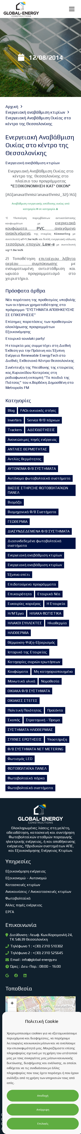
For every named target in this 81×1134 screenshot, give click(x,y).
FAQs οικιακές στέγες (38, 410)
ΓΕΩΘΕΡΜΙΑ (17, 521)
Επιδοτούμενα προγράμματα (32, 584)
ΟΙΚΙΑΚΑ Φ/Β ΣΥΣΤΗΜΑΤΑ (29, 691)
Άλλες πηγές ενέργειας (23, 905)
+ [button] (12, 1003)
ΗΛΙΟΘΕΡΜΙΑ (18, 633)
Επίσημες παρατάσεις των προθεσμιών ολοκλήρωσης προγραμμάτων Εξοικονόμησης (38, 326)
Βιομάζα (15, 502)
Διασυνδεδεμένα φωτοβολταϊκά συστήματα (34, 543)
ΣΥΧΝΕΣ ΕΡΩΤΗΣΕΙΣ (25, 739)
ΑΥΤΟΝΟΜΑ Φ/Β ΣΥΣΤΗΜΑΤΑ (32, 468)
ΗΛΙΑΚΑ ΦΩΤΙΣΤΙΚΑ (45, 613)
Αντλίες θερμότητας (24, 459)
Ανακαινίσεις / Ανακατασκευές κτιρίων (38, 891)
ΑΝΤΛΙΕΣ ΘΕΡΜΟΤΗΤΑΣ (27, 449)
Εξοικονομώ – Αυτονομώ (26, 878)
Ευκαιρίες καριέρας (24, 603)
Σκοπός (14, 720)
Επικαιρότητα (20, 594)
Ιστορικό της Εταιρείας (27, 652)
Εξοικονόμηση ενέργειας (25, 871)
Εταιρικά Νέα (48, 594)
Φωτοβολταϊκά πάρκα (26, 778)
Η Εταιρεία (56, 603)
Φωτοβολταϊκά (18, 898)
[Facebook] (15, 975)
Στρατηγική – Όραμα (43, 720)
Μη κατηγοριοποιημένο (53, 671)
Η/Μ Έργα (16, 613)
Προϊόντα (55, 710)
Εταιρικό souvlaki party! (25, 338)
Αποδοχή (42, 1095)
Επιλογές (42, 1123)
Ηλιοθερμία (57, 623)
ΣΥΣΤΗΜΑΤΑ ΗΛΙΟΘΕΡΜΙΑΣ (30, 730)
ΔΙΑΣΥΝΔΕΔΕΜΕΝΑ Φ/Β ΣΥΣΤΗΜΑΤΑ (39, 531)
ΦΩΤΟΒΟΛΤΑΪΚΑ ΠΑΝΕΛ (27, 768)
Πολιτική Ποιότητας (25, 710)
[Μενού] (71, 9)
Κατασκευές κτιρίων (22, 885)
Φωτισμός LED (20, 759)
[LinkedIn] (24, 975)
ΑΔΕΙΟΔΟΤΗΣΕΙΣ (41, 430)
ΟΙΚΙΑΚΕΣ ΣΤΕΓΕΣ (22, 700)
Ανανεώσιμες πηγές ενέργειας (32, 439)
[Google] (6, 975)
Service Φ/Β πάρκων (43, 420)
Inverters (15, 420)
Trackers (15, 430)
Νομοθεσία (50, 681)
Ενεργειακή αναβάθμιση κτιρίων (35, 555)
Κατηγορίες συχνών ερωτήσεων (34, 662)
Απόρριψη (42, 1109)
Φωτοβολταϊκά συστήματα (30, 788)
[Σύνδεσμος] (21, 9)
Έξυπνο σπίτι (19, 574)
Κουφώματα (18, 671)
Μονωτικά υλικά (21, 681)
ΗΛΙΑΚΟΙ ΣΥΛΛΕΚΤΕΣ (25, 623)
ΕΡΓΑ (9, 912)
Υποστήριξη (57, 739)
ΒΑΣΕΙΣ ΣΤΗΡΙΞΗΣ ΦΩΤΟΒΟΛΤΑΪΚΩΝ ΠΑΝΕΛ (38, 490)
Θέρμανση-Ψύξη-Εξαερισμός (31, 642)
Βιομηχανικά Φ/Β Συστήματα (32, 512)
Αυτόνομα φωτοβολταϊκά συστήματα (39, 478)
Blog (11, 410)
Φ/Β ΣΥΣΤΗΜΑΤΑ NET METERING (35, 749)
